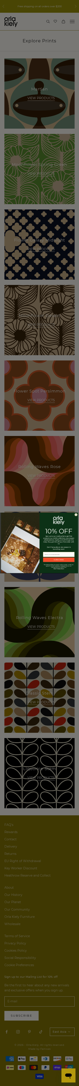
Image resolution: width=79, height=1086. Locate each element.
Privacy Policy (60, 568)
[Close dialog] (76, 514)
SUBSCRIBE (59, 560)
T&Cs (55, 568)
